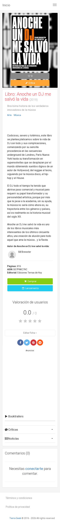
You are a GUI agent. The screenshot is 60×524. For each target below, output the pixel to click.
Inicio (6, 5)
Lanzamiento (32, 288)
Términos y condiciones (19, 498)
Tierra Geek (15, 518)
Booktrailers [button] (16, 416)
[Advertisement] (30, 125)
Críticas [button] (13, 429)
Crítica (31, 83)
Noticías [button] (13, 438)
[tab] (30, 416)
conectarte (34, 469)
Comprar (31, 281)
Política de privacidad (18, 506)
